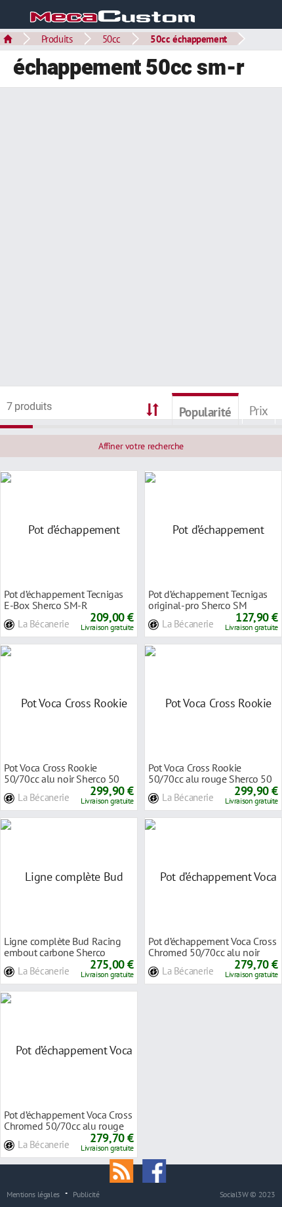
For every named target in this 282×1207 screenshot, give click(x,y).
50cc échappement (188, 38)
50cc (111, 38)
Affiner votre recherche (141, 446)
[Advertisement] (141, 238)
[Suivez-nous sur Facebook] (157, 1169)
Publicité (86, 1194)
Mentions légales (33, 1194)
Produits (57, 38)
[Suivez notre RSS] (126, 1169)
